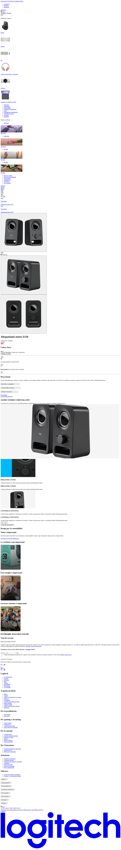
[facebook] (4, 665)
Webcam (6, 698)
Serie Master (7, 714)
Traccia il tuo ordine (9, 766)
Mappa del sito (39, 810)
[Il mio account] (2, 195)
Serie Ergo (6, 716)
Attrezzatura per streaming (11, 727)
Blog (5, 681)
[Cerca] (2, 191)
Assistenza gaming (9, 760)
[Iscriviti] (17, 653)
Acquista (3, 13)
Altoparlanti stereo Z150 (7, 204)
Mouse (5, 694)
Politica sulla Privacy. (66, 654)
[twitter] (3, 665)
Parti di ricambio (8, 764)
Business (6, 5)
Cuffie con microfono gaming (11, 706)
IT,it (3, 11)
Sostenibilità (7, 684)
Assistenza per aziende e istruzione (13, 761)
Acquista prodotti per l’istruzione (12, 748)
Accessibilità (7, 687)
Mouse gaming (8, 703)
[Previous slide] (2, 522)
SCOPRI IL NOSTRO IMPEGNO (10, 538)
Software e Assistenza (6, 391)
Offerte (2, 187)
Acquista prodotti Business (11, 736)
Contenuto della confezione (7, 388)
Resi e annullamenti (9, 767)
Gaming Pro (7, 724)
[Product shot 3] (24, 314)
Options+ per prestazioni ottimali (12, 776)
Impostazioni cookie (29, 810)
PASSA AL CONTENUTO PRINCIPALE (12, 1)
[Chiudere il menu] (2, 15)
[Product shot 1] (24, 232)
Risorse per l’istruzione (10, 751)
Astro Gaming (7, 723)
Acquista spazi (8, 734)
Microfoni (6, 707)
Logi (2, 198)
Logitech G (7, 4)
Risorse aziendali (8, 741)
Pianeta (2, 188)
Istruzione (6, 7)
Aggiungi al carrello (5, 354)
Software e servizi (8, 737)
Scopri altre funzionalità (7, 524)
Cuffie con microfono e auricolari (12, 697)
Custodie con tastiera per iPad (11, 701)
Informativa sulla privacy (17, 810)
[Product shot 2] (24, 275)
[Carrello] (2, 196)
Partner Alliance (8, 740)
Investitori (6, 680)
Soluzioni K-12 (8, 750)
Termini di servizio (5, 810)
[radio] (1, 351)
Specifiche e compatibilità (7, 384)
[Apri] (4, 197)
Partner (6, 739)
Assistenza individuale (10, 758)
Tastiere (6, 695)
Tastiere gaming (8, 704)
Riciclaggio (7, 686)
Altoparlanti (4, 201)
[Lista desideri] (2, 193)
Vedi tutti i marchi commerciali (33, 646)
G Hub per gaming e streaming (12, 774)
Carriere (6, 678)
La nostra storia (8, 677)
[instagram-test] (1, 665)
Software (3, 186)
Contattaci (6, 763)
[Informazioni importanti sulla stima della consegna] (2, 365)
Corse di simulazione (9, 726)
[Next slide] (6, 522)
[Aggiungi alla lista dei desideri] (2, 253)
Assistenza (3, 10)
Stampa (6, 683)
